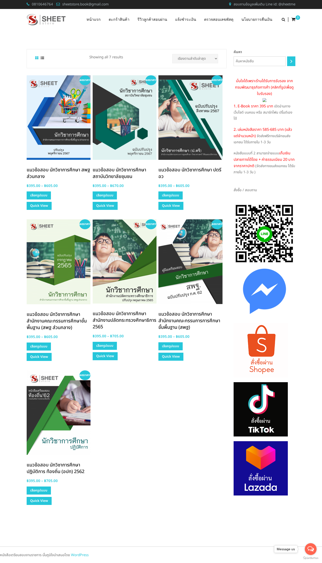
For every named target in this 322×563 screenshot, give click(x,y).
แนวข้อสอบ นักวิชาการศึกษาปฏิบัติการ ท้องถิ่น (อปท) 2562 (55, 468)
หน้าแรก (94, 19)
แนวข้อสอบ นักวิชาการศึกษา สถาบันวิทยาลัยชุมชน (119, 173)
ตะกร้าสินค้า (119, 19)
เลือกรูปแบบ (38, 195)
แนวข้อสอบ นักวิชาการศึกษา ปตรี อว (189, 173)
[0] (293, 20)
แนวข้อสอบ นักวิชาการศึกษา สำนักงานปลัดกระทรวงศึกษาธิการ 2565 (124, 320)
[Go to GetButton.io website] (310, 558)
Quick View (39, 205)
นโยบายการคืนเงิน (256, 19)
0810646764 (42, 4)
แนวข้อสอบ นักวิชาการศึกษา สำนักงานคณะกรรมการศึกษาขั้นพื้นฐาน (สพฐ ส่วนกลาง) (57, 321)
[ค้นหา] (291, 61)
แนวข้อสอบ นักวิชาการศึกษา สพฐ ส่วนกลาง (58, 173)
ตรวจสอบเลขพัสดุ (218, 19)
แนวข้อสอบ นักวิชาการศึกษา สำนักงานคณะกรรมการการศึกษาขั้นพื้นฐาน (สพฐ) (189, 321)
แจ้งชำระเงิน (185, 19)
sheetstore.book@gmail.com (85, 4)
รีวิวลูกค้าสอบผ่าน (152, 19)
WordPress (80, 555)
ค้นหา (238, 52)
